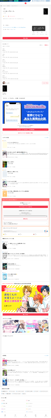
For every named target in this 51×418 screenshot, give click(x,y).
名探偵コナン (4, 391)
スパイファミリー (44, 391)
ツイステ (36, 391)
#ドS (7, 283)
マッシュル (12, 391)
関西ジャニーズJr (17, 27)
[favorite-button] (33, 32)
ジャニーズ (5, 27)
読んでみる (25, 314)
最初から (41, 45)
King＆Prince (23, 27)
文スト (24, 393)
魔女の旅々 (8, 393)
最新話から (46, 45)
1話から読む (25, 38)
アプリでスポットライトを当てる (25, 206)
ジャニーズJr (10, 27)
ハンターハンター (20, 391)
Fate (2, 393)
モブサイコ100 (29, 391)
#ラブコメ (11, 283)
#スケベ (4, 283)
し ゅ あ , (4, 12)
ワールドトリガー (17, 393)
